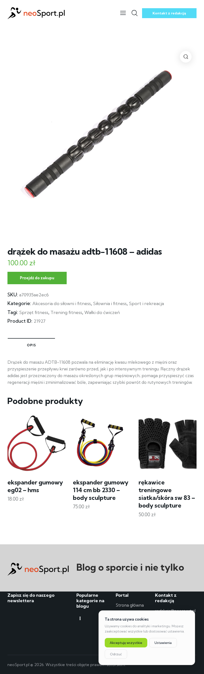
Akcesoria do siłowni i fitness (61, 303)
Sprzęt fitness (33, 312)
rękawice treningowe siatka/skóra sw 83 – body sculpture (167, 493)
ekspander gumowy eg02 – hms (35, 486)
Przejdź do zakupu (37, 278)
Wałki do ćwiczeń (102, 312)
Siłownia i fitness (110, 303)
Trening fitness (66, 312)
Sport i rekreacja (146, 303)
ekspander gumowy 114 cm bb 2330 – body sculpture (100, 489)
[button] (186, 57)
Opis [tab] (31, 345)
